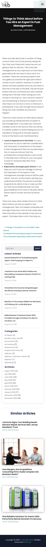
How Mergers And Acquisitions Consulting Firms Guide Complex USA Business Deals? (20, 472)
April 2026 (8, 383)
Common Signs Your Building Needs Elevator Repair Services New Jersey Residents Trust (20, 425)
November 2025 (11, 398)
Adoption (8, 359)
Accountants (10, 341)
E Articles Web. (28, 540)
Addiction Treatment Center (16, 356)
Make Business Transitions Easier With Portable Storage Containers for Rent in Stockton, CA (21, 318)
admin (15, 30)
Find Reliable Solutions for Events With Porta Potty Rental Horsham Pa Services (21, 517)
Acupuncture (10, 347)
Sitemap (27, 542)
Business (32, 30)
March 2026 (9, 386)
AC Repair (8, 335)
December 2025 (11, 395)
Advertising (9, 362)
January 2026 (10, 392)
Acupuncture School (13, 350)
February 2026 (10, 389)
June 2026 (9, 377)
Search (37, 248)
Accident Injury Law (12, 338)
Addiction (8, 353)
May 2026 (8, 380)
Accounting (9, 344)
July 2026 (8, 374)
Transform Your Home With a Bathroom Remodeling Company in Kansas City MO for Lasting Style (23, 274)
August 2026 (9, 371)
